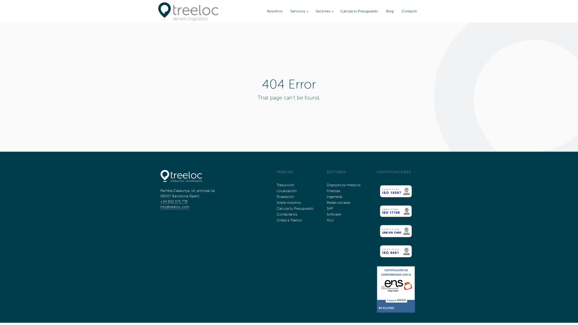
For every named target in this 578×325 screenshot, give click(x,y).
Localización (287, 191)
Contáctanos (287, 214)
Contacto (409, 11)
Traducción (285, 185)
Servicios (297, 11)
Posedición (285, 197)
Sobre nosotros (289, 202)
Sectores (323, 11)
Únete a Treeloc (289, 220)
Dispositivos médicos (344, 185)
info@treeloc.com (174, 207)
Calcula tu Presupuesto (359, 11)
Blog (390, 11)
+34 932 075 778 (174, 201)
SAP (330, 208)
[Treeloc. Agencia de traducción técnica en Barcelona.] (188, 11)
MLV (330, 220)
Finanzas (333, 191)
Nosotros (274, 11)
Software (334, 214)
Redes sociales (338, 202)
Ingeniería (334, 197)
